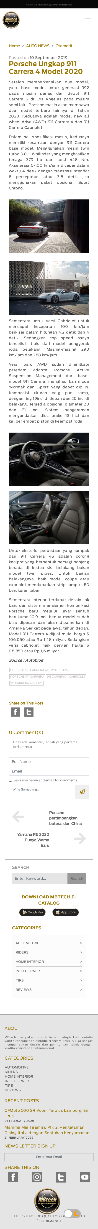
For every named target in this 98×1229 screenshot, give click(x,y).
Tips (49, 980)
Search (76, 879)
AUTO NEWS (37, 46)
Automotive (49, 943)
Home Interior (49, 962)
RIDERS (11, 1072)
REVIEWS (13, 1090)
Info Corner (49, 971)
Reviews (49, 990)
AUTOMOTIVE (16, 1067)
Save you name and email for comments (45, 780)
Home (14, 46)
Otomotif (64, 46)
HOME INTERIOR (19, 1076)
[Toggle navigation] (88, 20)
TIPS (9, 1085)
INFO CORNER (17, 1081)
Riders (49, 952)
